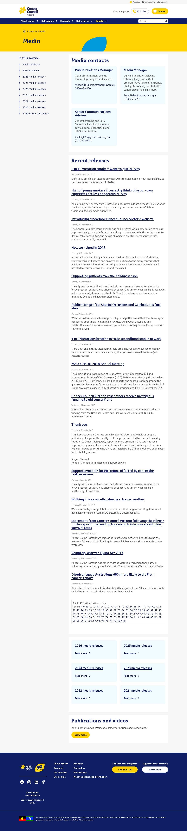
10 (114, 606)
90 (82, 620)
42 (156, 610)
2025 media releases (138, 645)
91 (86, 620)
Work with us (80, 772)
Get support (47, 20)
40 (147, 610)
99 (119, 620)
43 (160, 610)
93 (94, 620)
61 (143, 613)
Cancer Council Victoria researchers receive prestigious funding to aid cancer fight (112, 398)
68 (82, 617)
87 (160, 617)
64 (156, 613)
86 (156, 617)
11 (118, 606)
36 (131, 610)
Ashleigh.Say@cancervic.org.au (92, 137)
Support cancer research (155, 763)
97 (111, 620)
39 (143, 610)
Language (164, 2)
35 (127, 610)
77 (119, 617)
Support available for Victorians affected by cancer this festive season (112, 472)
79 (127, 617)
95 (102, 620)
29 (102, 610)
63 (151, 613)
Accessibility (150, 2)
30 (106, 610)
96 (106, 620)
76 (115, 617)
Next (123, 620)
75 (111, 617)
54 (115, 613)
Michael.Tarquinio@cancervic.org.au (95, 84)
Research (58, 767)
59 (135, 613)
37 (135, 610)
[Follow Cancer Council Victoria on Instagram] (29, 784)
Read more (81, 653)
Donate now (155, 769)
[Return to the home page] (28, 14)
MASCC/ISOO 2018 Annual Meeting (97, 363)
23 (78, 610)
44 (74, 613)
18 (147, 606)
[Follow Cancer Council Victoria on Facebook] (22, 784)
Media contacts (31, 64)
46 (82, 613)
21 (159, 606)
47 (86, 613)
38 (139, 610)
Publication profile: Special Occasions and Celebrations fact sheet (116, 306)
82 (139, 617)
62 (147, 613)
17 (143, 606)
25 (86, 610)
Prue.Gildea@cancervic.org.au (140, 95)
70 (90, 617)
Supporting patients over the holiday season (104, 276)
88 (74, 620)
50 (98, 613)
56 (123, 613)
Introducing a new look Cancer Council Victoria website (112, 219)
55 (119, 613)
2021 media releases (138, 690)
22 (74, 610)
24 (82, 610)
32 (115, 610)
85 (151, 617)
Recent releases (31, 70)
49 (94, 613)
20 (155, 606)
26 (90, 610)
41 (151, 610)
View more (81, 735)
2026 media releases (89, 645)
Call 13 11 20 (124, 769)
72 (98, 617)
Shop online (60, 776)
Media (42, 31)
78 (123, 617)
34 (123, 610)
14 (131, 606)
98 (115, 620)
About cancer (61, 763)
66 (74, 617)
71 (94, 617)
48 (90, 613)
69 (86, 617)
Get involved (60, 772)
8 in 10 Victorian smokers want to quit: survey (105, 168)
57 (127, 613)
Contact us (79, 767)
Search (166, 21)
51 (102, 613)
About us (136, 2)
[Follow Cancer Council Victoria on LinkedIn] (36, 784)
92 (90, 620)
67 (78, 617)
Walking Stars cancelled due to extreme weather (107, 499)
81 (135, 617)
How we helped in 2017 (88, 247)
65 (160, 613)
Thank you (79, 424)
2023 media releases (138, 668)
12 (123, 606)
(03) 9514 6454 (83, 140)
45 (78, 613)
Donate (161, 11)
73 (102, 617)
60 (139, 613)
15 (135, 606)
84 (147, 617)
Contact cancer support (124, 763)
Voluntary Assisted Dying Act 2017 (97, 553)
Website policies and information (90, 776)
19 (151, 606)
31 (111, 610)
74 (106, 617)
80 (131, 617)
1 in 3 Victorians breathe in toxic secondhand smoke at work (116, 338)
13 (127, 606)
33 (119, 610)
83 (143, 617)
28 (98, 610)
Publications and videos (35, 113)
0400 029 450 (83, 88)
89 (78, 620)
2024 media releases (89, 668)
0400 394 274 (132, 98)
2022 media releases (89, 690)
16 (139, 606)
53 (111, 613)
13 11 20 (141, 11)
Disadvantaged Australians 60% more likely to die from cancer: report (113, 576)
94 (98, 620)
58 (131, 613)
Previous (83, 606)
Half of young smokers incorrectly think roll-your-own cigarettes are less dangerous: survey (112, 192)
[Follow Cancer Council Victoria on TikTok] (43, 784)
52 (106, 613)
